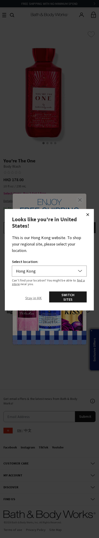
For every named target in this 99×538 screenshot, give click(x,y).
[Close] (87, 214)
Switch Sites (67, 296)
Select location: (25, 261)
